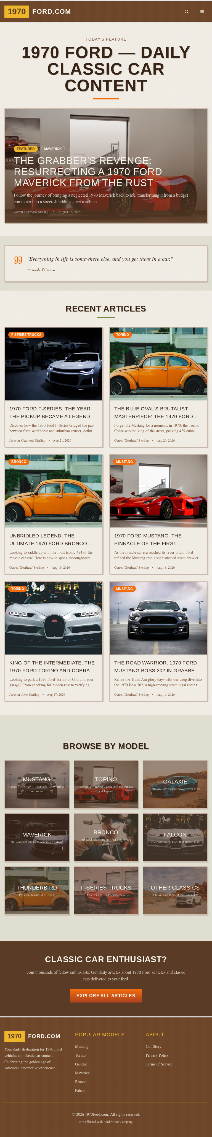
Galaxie (81, 1064)
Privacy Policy (157, 1055)
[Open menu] (202, 11)
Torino (80, 1055)
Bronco (80, 1081)
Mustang (81, 1046)
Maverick (82, 1072)
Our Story (153, 1046)
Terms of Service (159, 1064)
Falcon (80, 1090)
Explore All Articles (106, 995)
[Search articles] (186, 11)
